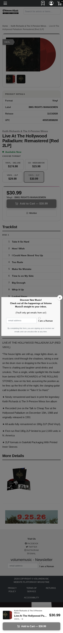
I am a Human (45, 321)
